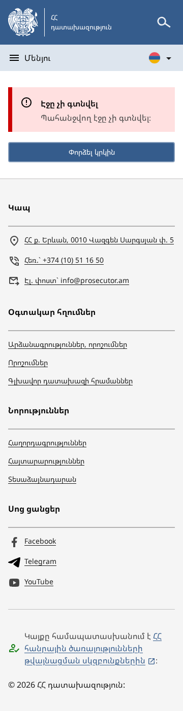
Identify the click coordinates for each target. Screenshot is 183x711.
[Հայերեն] (160, 58)
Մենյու (37, 57)
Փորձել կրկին (92, 152)
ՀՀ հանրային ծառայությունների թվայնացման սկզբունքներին (93, 648)
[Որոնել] (163, 22)
